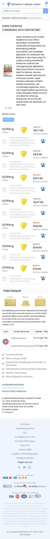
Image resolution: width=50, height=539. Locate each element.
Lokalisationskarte (25, 458)
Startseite (6, 18)
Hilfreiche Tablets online (25, 4)
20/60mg (8, 119)
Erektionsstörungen (20, 18)
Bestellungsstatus (25, 428)
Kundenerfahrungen (13, 384)
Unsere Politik (25, 449)
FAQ (25, 432)
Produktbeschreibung (14, 391)
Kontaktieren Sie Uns (25, 436)
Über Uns (25, 445)
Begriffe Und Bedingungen (25, 453)
